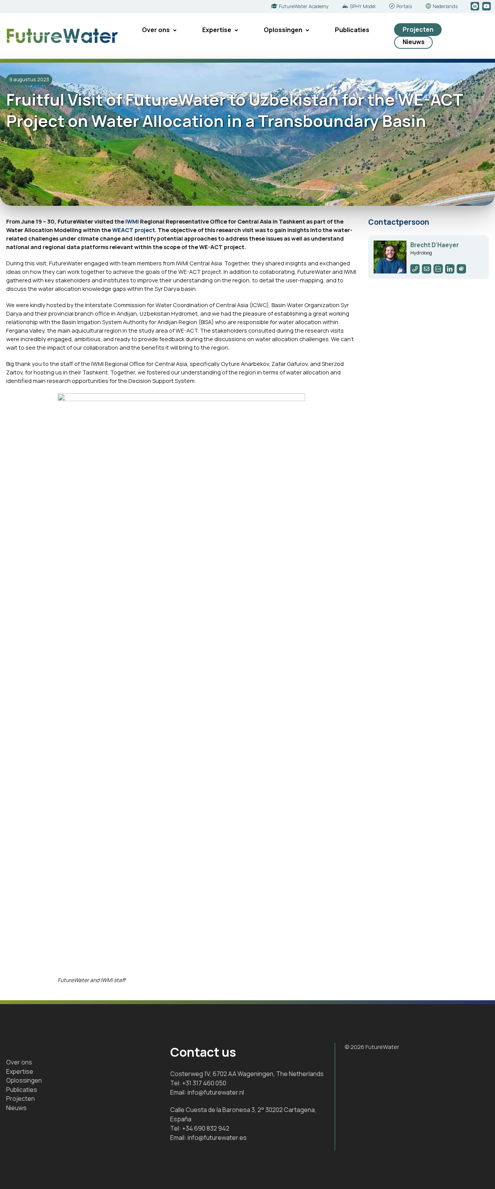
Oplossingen (283, 30)
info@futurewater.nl (216, 1092)
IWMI (132, 221)
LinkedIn (475, 6)
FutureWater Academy (304, 6)
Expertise (216, 30)
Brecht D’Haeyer (434, 245)
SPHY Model (363, 6)
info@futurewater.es (217, 1137)
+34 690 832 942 (205, 1128)
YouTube (487, 6)
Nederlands (445, 6)
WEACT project (133, 230)
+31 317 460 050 (204, 1083)
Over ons (156, 30)
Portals (404, 6)
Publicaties (352, 30)
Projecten (418, 29)
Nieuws (414, 42)
